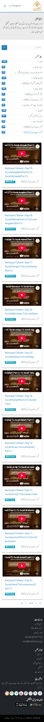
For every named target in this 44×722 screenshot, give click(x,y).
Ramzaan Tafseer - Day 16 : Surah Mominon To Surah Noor (21, 312)
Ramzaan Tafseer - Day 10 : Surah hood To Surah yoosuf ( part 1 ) (20, 585)
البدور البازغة (22, 67)
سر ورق (39, 654)
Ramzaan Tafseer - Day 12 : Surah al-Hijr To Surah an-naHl (21, 492)
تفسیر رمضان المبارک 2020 (22, 127)
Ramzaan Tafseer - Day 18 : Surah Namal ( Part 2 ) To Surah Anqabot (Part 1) (21, 220)
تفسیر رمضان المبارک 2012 (22, 133)
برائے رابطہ (38, 672)
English (17, 6)
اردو (10, 6)
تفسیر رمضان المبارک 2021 (22, 100)
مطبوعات (39, 659)
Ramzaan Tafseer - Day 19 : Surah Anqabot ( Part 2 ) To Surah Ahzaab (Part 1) (19, 173)
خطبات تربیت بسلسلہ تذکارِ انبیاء (22, 105)
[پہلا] (40, 603)
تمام (22, 62)
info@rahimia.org (32, 642)
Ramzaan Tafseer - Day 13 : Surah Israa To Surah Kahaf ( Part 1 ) (20, 447)
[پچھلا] (36, 603)
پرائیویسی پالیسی (37, 663)
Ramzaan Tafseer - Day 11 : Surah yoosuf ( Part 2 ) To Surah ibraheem (21, 538)
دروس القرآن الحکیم (22, 116)
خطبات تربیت (22, 122)
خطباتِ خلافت (22, 78)
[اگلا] (26, 603)
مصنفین (40, 668)
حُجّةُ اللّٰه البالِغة (22, 89)
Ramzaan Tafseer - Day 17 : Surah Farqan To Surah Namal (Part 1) (21, 267)
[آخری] (22, 603)
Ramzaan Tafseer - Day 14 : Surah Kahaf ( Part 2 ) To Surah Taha (20, 400)
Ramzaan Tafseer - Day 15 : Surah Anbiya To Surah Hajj (19, 355)
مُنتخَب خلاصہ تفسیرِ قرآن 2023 (22, 84)
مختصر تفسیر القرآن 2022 (22, 95)
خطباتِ (22, 111)
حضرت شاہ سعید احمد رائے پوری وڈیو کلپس (22, 73)
